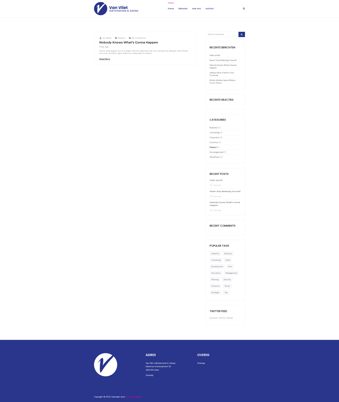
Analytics (215, 253)
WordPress (215, 157)
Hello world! (215, 55)
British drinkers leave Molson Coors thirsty (222, 81)
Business (214, 127)
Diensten (183, 8)
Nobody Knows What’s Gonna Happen (128, 42)
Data (228, 260)
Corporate (214, 137)
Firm (230, 266)
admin (108, 38)
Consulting (214, 132)
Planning (214, 279)
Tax (226, 292)
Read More (104, 59)
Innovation (215, 273)
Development (217, 266)
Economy (214, 142)
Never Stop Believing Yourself (223, 60)
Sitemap (149, 375)
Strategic (215, 292)
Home (171, 8)
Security (227, 279)
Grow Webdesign (133, 397)
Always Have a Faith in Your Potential (222, 74)
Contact (209, 8)
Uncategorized (216, 152)
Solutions (215, 286)
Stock (227, 286)
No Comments (139, 38)
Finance (121, 38)
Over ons (196, 8)
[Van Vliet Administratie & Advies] (116, 8)
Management (231, 273)
